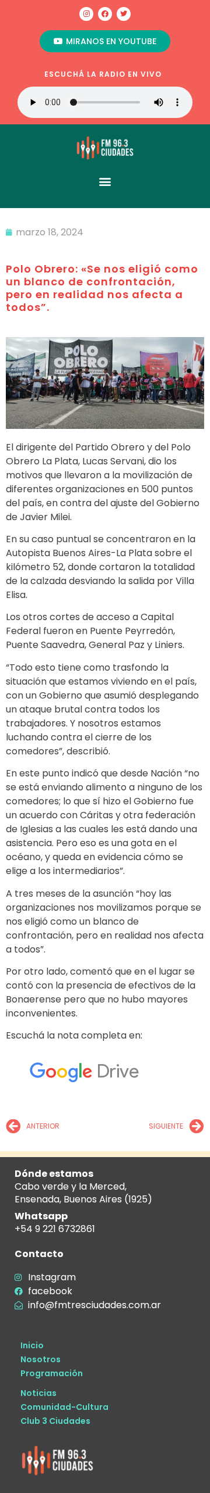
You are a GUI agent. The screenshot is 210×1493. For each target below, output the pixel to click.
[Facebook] (105, 14)
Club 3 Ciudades (55, 1421)
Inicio (32, 1345)
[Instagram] (86, 14)
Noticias (38, 1393)
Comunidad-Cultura (64, 1407)
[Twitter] (124, 14)
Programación (51, 1373)
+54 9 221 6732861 (55, 1229)
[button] (105, 181)
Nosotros (40, 1359)
